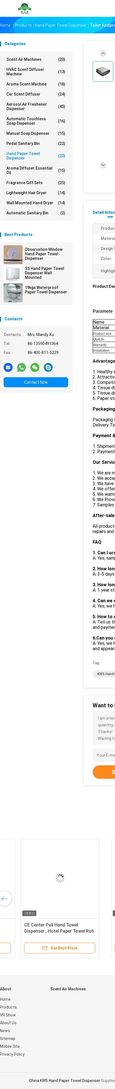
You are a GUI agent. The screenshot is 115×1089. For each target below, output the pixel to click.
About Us (8, 1023)
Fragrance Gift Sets (35, 182)
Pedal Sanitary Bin (35, 143)
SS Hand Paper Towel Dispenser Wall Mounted (44, 273)
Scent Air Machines (35, 59)
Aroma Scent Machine (35, 84)
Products (8, 1007)
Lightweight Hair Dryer (35, 193)
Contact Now (36, 382)
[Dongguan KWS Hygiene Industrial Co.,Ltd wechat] (34, 367)
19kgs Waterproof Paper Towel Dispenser (46, 289)
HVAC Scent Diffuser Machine (35, 71)
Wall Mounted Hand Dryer (35, 203)
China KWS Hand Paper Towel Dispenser (64, 1080)
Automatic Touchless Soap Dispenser (35, 121)
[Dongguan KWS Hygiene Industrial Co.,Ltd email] (8, 367)
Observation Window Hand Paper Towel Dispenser (44, 254)
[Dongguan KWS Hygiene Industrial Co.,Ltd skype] (48, 367)
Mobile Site (10, 1046)
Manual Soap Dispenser (35, 133)
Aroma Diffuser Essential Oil (35, 170)
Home (5, 999)
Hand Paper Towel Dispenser (35, 155)
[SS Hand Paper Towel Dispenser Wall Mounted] (13, 273)
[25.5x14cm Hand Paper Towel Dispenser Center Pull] (43, 878)
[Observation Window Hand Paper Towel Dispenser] (13, 254)
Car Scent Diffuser (35, 94)
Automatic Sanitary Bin (35, 213)
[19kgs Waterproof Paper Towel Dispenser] (13, 292)
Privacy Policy (12, 1054)
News (5, 1030)
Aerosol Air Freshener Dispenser (35, 106)
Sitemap (7, 1038)
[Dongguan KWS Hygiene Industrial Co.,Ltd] (24, 8)
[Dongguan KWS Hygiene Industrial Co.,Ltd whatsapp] (21, 367)
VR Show (8, 1015)
